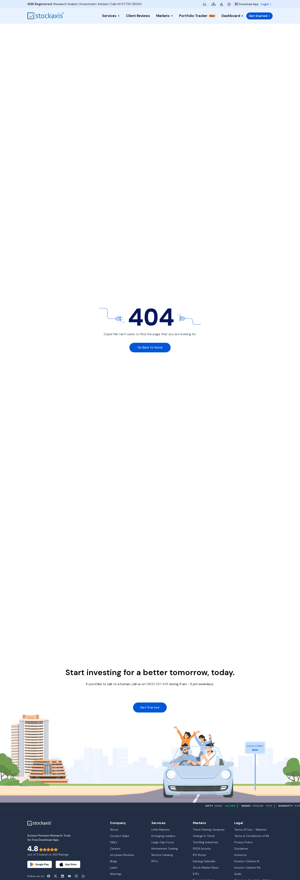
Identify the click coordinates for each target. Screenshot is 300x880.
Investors (240, 855)
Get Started (258, 16)
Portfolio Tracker (196, 15)
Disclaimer (241, 848)
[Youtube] (69, 876)
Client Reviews (138, 15)
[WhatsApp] (83, 876)
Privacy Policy (243, 842)
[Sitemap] (213, 4)
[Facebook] (49, 876)
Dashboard (231, 15)
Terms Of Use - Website (250, 829)
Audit (237, 874)
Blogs (113, 861)
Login (265, 4)
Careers (115, 848)
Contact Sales (119, 836)
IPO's (154, 861)
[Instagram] (76, 876)
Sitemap (115, 874)
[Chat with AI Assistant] (229, 4)
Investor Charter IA (246, 861)
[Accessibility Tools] (221, 4)
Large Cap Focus (162, 842)
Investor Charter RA (247, 867)
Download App (248, 4)
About (114, 829)
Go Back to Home (150, 347)
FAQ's (113, 842)
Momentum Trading (164, 848)
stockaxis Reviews (122, 855)
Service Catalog (162, 855)
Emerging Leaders (163, 836)
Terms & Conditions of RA (251, 836)
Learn (113, 867)
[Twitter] (55, 876)
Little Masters (160, 829)
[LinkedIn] (62, 876)
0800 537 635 (157, 684)
